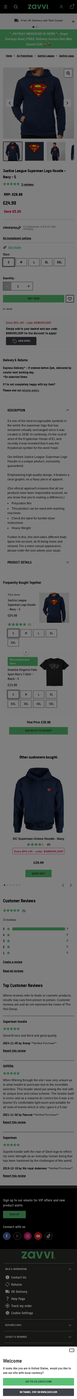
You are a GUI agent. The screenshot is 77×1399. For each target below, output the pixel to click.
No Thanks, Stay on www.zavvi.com (38, 1392)
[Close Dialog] (72, 1350)
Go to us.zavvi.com (38, 1381)
